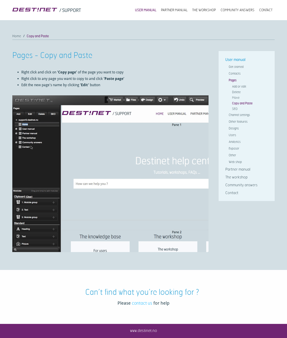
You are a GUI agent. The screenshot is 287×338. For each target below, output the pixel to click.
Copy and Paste (38, 36)
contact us (142, 303)
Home (16, 36)
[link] (70, 10)
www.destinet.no (143, 330)
